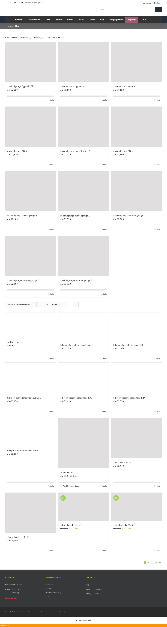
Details (51, 100)
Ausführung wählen (71, 486)
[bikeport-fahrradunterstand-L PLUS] (30, 379)
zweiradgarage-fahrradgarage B (22, 215)
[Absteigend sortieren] (39, 304)
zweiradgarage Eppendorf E (20, 86)
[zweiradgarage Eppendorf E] (30, 62)
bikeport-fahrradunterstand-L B (128, 345)
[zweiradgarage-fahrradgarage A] (83, 127)
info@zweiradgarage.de (33, 3)
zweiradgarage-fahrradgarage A (75, 151)
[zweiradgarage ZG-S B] (30, 127)
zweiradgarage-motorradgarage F (76, 280)
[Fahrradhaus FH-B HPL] (30, 513)
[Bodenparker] (83, 443)
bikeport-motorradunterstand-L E (22, 450)
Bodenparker (66, 472)
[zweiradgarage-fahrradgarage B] (30, 191)
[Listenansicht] (75, 304)
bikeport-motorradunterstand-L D (129, 397)
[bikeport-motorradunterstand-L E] (30, 432)
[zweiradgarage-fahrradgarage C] (83, 191)
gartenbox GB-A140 (123, 525)
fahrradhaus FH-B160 (70, 525)
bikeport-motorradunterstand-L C (76, 397)
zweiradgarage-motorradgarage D (129, 215)
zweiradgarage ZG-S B (18, 151)
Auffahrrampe (14, 342)
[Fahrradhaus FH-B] (136, 438)
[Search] (158, 9)
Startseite (10, 26)
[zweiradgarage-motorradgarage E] (30, 256)
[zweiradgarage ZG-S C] (136, 127)
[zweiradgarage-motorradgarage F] (83, 256)
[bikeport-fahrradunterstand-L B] (136, 327)
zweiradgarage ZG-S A (124, 86)
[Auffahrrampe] (30, 325)
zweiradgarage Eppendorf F (73, 86)
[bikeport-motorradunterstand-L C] (83, 379)
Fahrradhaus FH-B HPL (18, 537)
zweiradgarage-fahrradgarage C (75, 215)
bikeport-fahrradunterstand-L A (75, 345)
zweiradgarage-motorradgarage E (23, 280)
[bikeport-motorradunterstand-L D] (136, 379)
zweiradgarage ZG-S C (124, 151)
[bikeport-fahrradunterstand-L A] (83, 327)
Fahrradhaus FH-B (122, 462)
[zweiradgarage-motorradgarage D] (136, 191)
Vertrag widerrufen (83, 620)
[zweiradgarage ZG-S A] (136, 62)
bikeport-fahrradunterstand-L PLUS (24, 397)
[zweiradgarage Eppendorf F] (83, 62)
